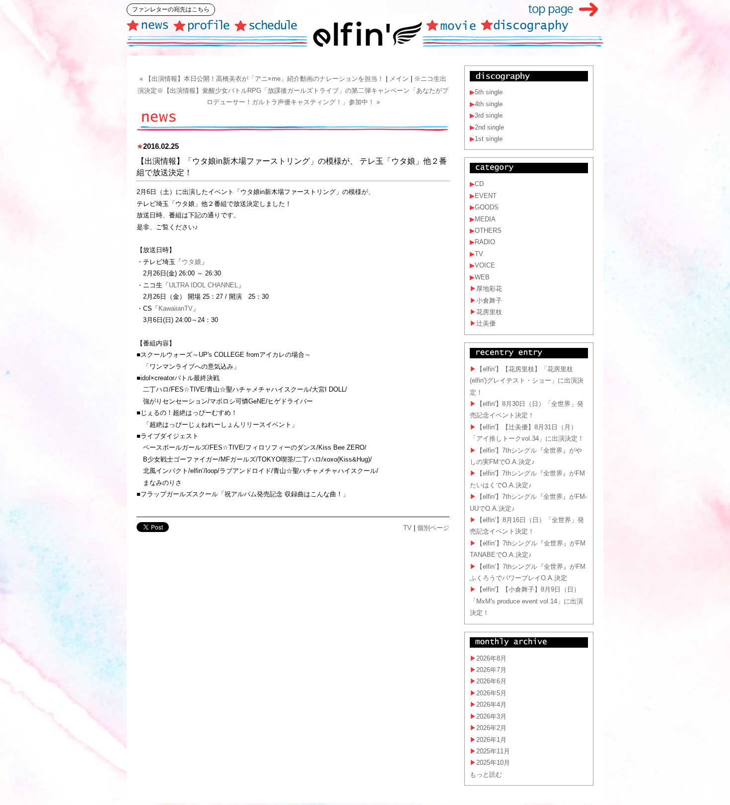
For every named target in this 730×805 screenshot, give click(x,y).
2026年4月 (491, 704)
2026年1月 (491, 739)
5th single (489, 92)
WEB (482, 277)
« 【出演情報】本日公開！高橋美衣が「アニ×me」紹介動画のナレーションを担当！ (262, 78)
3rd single (489, 115)
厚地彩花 (489, 288)
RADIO (485, 242)
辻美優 (486, 323)
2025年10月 (493, 762)
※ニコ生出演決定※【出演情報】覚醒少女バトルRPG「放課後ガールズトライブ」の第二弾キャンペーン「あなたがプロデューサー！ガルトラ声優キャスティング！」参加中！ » (293, 90)
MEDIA (485, 219)
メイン (399, 78)
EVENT (486, 196)
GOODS (487, 207)
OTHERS (488, 230)
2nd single (489, 127)
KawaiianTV (175, 308)
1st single (489, 138)
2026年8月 (491, 658)
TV (407, 528)
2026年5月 (491, 693)
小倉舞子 (489, 300)
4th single (489, 104)
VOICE (485, 265)
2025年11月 (493, 751)
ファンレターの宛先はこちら (171, 9)
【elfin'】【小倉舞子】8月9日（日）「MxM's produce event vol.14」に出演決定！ (526, 601)
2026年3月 (491, 716)
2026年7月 (491, 669)
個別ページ (433, 528)
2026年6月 (491, 681)
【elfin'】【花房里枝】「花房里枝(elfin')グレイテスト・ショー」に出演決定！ (527, 380)
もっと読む (486, 774)
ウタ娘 (191, 262)
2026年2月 (491, 728)
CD (479, 184)
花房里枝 (489, 312)
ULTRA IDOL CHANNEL (203, 285)
